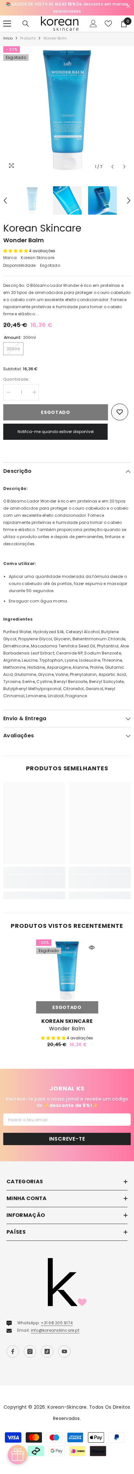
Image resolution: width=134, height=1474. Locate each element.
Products (28, 38)
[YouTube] (64, 1351)
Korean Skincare (42, 228)
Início (8, 38)
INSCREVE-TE (67, 1139)
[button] (112, 166)
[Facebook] (13, 1351)
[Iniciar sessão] (93, 23)
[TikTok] (47, 1351)
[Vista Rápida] (92, 947)
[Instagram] (30, 1351)
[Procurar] (26, 23)
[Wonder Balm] (67, 970)
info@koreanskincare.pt (55, 1330)
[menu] (7, 23)
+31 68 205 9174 (57, 1323)
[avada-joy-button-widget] (17, 1454)
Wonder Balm (67, 1028)
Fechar (128, 6)
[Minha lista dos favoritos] (108, 23)
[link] (34, 881)
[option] (67, 8)
